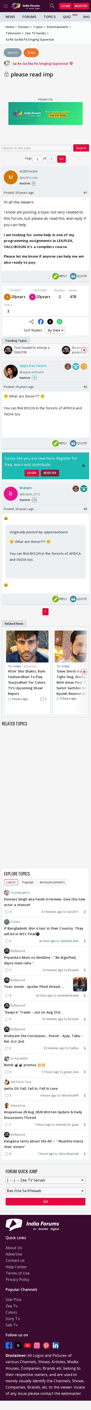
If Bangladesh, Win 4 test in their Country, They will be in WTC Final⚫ (43, 931)
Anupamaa (17, 1105)
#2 (85, 387)
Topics (50, 16)
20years (18, 296)
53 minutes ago (54, 1048)
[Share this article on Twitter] (50, 321)
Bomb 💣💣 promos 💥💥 (24, 1065)
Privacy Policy (17, 1279)
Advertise (14, 1254)
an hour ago (47, 941)
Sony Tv (13, 1318)
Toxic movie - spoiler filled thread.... (34, 986)
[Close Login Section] (83, 466)
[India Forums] (26, 6)
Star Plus (13, 1299)
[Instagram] (37, 1345)
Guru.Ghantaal (69, 1154)
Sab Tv (12, 1324)
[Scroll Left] (7, 350)
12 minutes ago (52, 970)
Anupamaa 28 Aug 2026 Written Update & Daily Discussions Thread (43, 1115)
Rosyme (73, 970)
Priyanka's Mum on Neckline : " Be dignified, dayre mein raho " (40, 960)
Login (65, 6)
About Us (14, 1247)
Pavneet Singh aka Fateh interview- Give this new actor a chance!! (44, 902)
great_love (71, 1072)
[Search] (52, 6)
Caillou (74, 1048)
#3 (85, 509)
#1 (85, 192)
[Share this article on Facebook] (41, 321)
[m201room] (7, 296)
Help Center (16, 1266)
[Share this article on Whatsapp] (59, 321)
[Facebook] (9, 1345)
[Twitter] (18, 1345)
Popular (28, 882)
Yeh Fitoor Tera (20, 1082)
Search (81, 148)
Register (81, 6)
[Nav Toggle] (5, 6)
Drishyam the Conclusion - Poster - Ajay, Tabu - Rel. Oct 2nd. (43, 1039)
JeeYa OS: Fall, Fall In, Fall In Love (31, 1088)
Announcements (52, 882)
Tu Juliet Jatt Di (20, 893)
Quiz (67, 16)
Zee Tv (12, 1306)
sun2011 (73, 912)
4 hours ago (48, 1095)
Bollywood (17, 951)
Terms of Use (18, 1273)
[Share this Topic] (31, 321)
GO (61, 159)
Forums (29, 16)
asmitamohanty (68, 995)
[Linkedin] (55, 1345)
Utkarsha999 (70, 1095)
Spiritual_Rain (70, 941)
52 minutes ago (52, 1019)
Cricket (15, 922)
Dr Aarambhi (19, 1058)
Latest (11, 882)
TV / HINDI (14, 666)
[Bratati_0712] (32, 296)
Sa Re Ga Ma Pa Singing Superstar (41, 63)
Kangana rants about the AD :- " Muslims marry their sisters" (44, 1144)
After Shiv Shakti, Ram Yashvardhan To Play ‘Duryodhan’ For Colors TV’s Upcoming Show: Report (26, 682)
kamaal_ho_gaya (67, 1125)
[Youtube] (27, 1345)
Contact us (15, 1260)
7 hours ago (43, 1125)
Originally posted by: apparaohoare (39, 532)
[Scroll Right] (84, 350)
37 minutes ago (51, 912)
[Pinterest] (46, 1345)
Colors (11, 1312)
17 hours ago (50, 1072)
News (10, 16)
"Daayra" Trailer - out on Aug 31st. (33, 1012)
